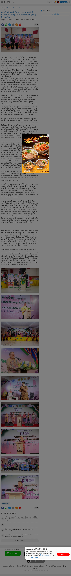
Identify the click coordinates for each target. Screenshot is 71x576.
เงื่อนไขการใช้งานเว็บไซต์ (46, 555)
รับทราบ (63, 554)
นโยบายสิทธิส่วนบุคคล (32, 557)
